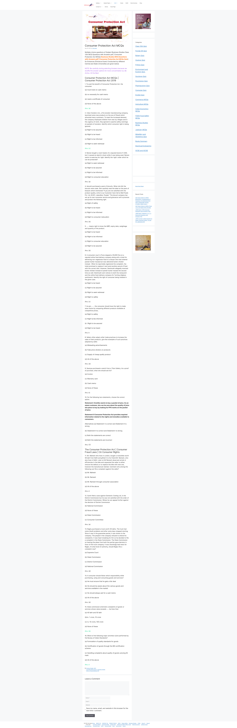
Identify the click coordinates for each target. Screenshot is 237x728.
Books (121, 3)
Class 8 (148, 723)
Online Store (118, 726)
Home (93, 723)
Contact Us (98, 6)
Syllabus (98, 3)
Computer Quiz (140, 90)
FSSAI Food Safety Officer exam (124, 724)
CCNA (139, 723)
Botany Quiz (139, 55)
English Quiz (139, 95)
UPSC (102, 726)
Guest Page (112, 6)
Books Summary (141, 141)
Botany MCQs (125, 723)
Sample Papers (107, 3)
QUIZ (115, 3)
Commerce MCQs (141, 99)
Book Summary (134, 3)
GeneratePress (88, 726)
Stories (106, 6)
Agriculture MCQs (141, 104)
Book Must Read (139, 186)
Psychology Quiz (141, 81)
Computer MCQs (105, 724)
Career (124, 726)
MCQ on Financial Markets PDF (92, 670)
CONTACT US (105, 723)
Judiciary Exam (144, 724)
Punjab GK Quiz (141, 51)
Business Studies (89, 668)
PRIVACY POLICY (113, 723)
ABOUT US (98, 723)
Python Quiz (139, 65)
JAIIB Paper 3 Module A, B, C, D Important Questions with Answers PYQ (143, 215)
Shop (141, 3)
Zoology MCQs (108, 726)
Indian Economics (136, 724)
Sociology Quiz (140, 76)
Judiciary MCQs (141, 130)
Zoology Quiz (140, 60)
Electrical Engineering (143, 146)
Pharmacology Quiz (142, 86)
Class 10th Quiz (141, 46)
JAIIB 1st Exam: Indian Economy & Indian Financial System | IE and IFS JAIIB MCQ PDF (143, 220)
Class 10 (143, 723)
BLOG (127, 3)
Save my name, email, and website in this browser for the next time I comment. (107, 709)
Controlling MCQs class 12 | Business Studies (95, 669)
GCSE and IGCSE (141, 150)
